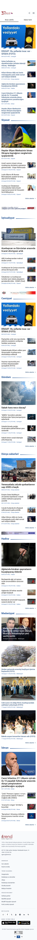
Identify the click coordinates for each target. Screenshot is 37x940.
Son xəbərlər (5, 864)
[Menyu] (34, 13)
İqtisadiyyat (7, 217)
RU (22, 936)
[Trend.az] (7, 13)
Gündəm (6, 377)
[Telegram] (20, 914)
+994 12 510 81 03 (6, 852)
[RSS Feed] (28, 914)
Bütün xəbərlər (29, 198)
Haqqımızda (5, 874)
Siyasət (5, 120)
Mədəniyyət (7, 613)
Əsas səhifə (9, 20)
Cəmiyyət (6, 298)
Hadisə (5, 538)
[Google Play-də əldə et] (23, 923)
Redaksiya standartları (8, 882)
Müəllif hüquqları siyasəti (9, 901)
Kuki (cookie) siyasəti (8, 904)
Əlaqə (3, 880)
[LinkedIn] (24, 914)
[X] (11, 914)
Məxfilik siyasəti (6, 898)
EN (15, 936)
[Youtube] (15, 914)
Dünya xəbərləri (10, 454)
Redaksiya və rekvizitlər (8, 877)
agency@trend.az (6, 854)
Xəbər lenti (28, 20)
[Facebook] (7, 914)
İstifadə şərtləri (6, 896)
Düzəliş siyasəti (6, 885)
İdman (5, 747)
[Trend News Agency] (7, 837)
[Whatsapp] (3, 914)
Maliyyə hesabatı (6, 888)
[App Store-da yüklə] (9, 923)
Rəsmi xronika (6, 867)
